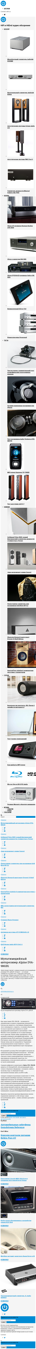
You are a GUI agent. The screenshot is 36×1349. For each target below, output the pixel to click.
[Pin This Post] (19, 829)
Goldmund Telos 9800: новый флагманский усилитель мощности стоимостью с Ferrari (17, 838)
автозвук (23, 1117)
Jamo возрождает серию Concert (13, 851)
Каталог (7, 29)
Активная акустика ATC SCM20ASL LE (15, 932)
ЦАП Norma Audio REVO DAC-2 (11, 944)
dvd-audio (16, 1117)
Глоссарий (7, 812)
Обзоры (6, 195)
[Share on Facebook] (19, 1013)
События (10, 809)
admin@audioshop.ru (7, 991)
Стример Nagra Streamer (10, 920)
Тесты (6, 340)
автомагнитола (6, 1119)
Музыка (6, 807)
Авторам (7, 8)
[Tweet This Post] (19, 828)
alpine (10, 1117)
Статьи (6, 675)
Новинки (7, 507)
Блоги (9, 810)
